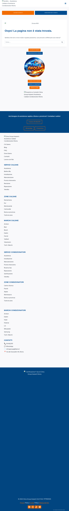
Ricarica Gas (8, 268)
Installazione (8, 174)
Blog (5, 147)
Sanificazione (8, 274)
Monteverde (8, 206)
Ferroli (6, 236)
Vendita (6, 189)
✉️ (12, 349)
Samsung (7, 332)
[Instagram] (32, 506)
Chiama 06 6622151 (34, 122)
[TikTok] (36, 506)
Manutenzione (8, 177)
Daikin (6, 233)
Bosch (6, 230)
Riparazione (8, 186)
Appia (6, 292)
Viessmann (7, 242)
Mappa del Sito (44, 503)
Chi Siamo (7, 144)
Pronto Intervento (10, 180)
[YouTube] (39, 506)
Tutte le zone (8, 215)
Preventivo (40, 128)
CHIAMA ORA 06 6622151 (34, 81)
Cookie (32, 503)
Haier (5, 320)
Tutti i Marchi (8, 245)
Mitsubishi (7, 329)
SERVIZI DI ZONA (34, 87)
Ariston (6, 224)
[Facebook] (29, 506)
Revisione (7, 183)
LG (5, 326)
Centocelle (7, 209)
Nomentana (8, 200)
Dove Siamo (8, 153)
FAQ (5, 150)
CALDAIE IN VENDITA (18, 12)
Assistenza (7, 168)
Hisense (6, 323)
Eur (5, 203)
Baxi (5, 227)
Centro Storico (8, 286)
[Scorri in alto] (66, 501)
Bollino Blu (7, 171)
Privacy (22, 503)
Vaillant (6, 239)
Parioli (6, 289)
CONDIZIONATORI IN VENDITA (51, 12)
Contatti (7, 156)
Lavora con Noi (9, 159)
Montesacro (8, 295)
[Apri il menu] (65, 3)
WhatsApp (28, 128)
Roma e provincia (9, 212)
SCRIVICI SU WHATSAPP (34, 84)
